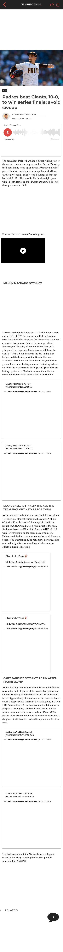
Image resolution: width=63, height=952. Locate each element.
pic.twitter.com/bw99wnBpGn (20, 734)
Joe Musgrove (36, 539)
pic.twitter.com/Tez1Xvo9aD (19, 386)
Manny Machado (11, 332)
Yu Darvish (17, 539)
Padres (22, 160)
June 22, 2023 (45, 391)
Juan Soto (49, 367)
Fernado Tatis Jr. (29, 367)
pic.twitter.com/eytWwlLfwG (31, 561)
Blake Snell (47, 171)
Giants (12, 171)
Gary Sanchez (50, 691)
